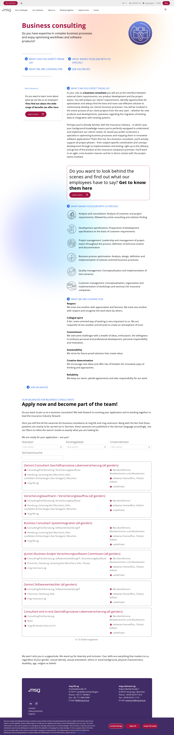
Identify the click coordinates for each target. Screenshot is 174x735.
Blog (166, 3)
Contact (32, 708)
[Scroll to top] (168, 697)
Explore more (83, 10)
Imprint (32, 714)
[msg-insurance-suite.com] (6, 11)
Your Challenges (21, 10)
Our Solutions (37, 10)
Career (96, 10)
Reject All (133, 726)
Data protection (36, 711)
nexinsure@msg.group (135, 700)
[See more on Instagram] (36, 705)
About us (51, 10)
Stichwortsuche (32, 452)
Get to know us (31, 88)
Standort (27, 442)
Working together (67, 10)
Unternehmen (119, 442)
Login (158, 3)
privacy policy (81, 732)
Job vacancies (81, 69)
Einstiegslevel (74, 442)
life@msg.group (82, 700)
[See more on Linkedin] (31, 705)
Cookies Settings (116, 726)
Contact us (136, 3)
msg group (149, 3)
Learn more (33, 114)
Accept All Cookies (150, 726)
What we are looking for (45, 69)
